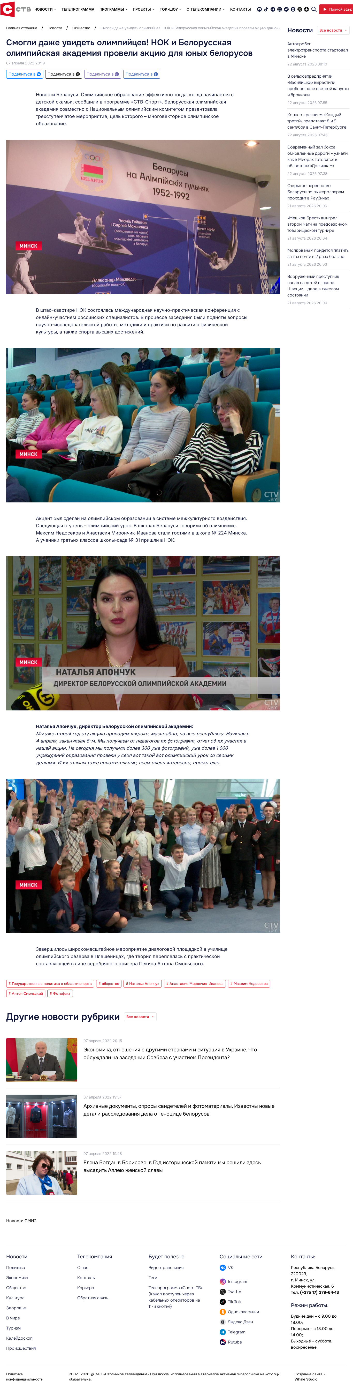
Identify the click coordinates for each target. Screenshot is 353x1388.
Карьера (85, 1287)
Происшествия (21, 1348)
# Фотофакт (60, 993)
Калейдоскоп (19, 1338)
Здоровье (16, 1308)
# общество (108, 983)
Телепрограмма (78, 9)
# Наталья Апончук (142, 983)
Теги (153, 1277)
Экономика (17, 1277)
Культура (15, 1298)
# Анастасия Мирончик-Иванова (195, 983)
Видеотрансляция (166, 1267)
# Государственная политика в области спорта (50, 983)
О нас (82, 1267)
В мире (13, 1318)
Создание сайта (309, 1374)
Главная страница (21, 28)
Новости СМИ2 (21, 1220)
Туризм (13, 1328)
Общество (81, 28)
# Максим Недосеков (249, 983)
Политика (15, 1267)
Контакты (240, 9)
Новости (55, 28)
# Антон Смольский (26, 993)
